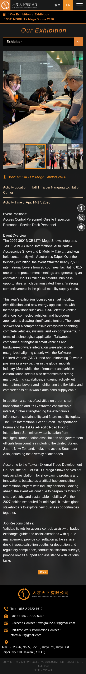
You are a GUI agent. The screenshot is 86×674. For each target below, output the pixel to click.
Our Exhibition (20, 14)
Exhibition (42, 14)
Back (43, 572)
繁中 (57, 5)
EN (68, 5)
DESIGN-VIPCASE (43, 669)
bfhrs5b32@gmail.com (25, 635)
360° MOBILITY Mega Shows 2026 (30, 19)
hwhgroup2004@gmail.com (56, 623)
